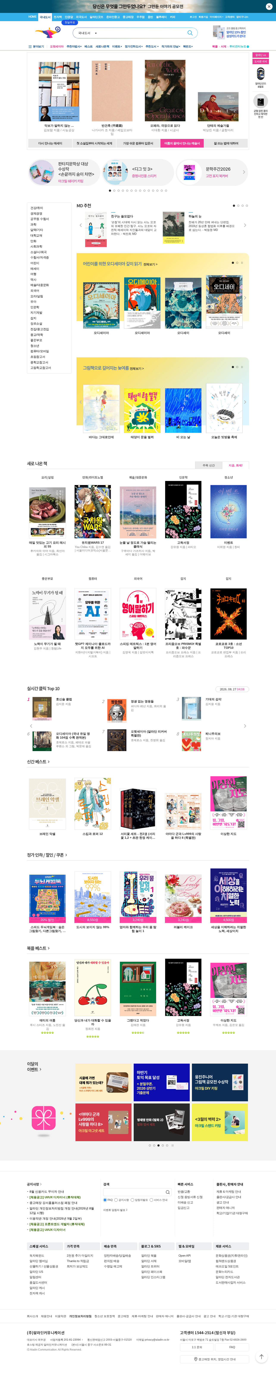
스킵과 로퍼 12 (93, 834)
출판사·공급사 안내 (189, 1316)
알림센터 (35, 1277)
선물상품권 (51, 1266)
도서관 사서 (260, 61)
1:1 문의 (197, 1347)
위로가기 (262, 1357)
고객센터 (230, 17)
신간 (36, 762)
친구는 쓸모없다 (122, 216)
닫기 (269, 6)
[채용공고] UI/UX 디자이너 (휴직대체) (55, 1197)
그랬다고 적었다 (138, 1020)
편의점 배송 (111, 1261)
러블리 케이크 (183, 927)
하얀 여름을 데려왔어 (224, 437)
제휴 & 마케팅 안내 (228, 1191)
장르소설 (36, 323)
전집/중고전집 (39, 329)
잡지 (33, 318)
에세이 (34, 268)
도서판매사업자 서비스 (231, 1282)
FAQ (232, 1347)
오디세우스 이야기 (224, 333)
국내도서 (45, 17)
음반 (150, 17)
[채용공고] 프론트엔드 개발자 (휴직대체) (57, 1224)
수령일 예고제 (113, 1266)
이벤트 (116, 46)
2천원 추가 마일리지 (80, 1255)
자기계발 (36, 312)
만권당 (69, 17)
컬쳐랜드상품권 (226, 1261)
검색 (190, 33)
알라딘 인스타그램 (153, 1277)
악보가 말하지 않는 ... (59, 125)
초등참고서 (37, 356)
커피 (172, 17)
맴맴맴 (183, 437)
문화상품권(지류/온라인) (232, 1255)
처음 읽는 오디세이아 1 (183, 333)
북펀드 (187, 46)
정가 (45, 855)
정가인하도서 (133, 46)
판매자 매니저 (225, 1207)
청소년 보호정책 (104, 1316)
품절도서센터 (38, 1282)
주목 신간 (209, 465)
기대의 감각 (213, 699)
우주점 (140, 17)
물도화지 (142, 437)
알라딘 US (36, 1271)
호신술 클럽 (64, 699)
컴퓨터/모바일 (39, 351)
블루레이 (161, 17)
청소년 (34, 345)
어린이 (34, 263)
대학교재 (36, 235)
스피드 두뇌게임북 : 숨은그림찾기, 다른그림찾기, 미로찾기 (47, 931)
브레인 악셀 (47, 834)
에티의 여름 (47, 1020)
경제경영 (36, 213)
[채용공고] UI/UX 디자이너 (48, 1229)
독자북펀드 (37, 1255)
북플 (215, 46)
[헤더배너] (231, 32)
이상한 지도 (229, 834)
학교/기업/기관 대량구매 (232, 1213)
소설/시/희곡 (38, 252)
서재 (223, 46)
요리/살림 (36, 296)
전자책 (58, 17)
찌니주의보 (213, 733)
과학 (33, 224)
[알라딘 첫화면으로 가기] (50, 32)
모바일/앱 (185, 1261)
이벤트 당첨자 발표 (114, 1210)
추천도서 (151, 46)
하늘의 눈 (195, 216)
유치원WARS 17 (93, 542)
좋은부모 (36, 340)
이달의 (32, 1066)
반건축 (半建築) (112, 125)
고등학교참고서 (40, 367)
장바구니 (242, 17)
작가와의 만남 (170, 46)
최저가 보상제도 (77, 1266)
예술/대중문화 (39, 285)
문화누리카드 (224, 1271)
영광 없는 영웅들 (142, 701)
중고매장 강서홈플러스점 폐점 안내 (53, 1202)
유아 (33, 301)
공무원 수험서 (39, 219)
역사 (33, 279)
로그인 (193, 17)
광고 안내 (222, 1202)
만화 (33, 241)
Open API (185, 1255)
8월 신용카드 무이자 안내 (47, 1191)
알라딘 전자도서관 (228, 1277)
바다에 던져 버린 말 (101, 437)
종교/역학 (36, 334)
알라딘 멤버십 (39, 1261)
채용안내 (46, 1316)
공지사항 (33, 1184)
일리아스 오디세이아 (142, 333)
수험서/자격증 (39, 257)
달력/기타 (36, 230)
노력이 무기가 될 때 (47, 644)
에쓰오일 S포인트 (227, 1266)
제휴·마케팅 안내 (142, 1316)
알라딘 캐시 (37, 1288)
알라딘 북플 (149, 1255)
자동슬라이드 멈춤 (242, 263)
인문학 (34, 307)
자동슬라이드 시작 (172, 1145)
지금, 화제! (236, 465)
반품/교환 (184, 1191)
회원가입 (203, 17)
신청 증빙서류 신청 (190, 1197)
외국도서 (81, 17)
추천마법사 (73, 46)
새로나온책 (102, 46)
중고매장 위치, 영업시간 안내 (217, 1359)
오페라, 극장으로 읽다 (165, 125)
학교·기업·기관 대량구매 (233, 1316)
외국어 (34, 290)
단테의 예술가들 (218, 125)
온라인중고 (113, 17)
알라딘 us (261, 55)
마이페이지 (216, 17)
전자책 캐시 (37, 1293)
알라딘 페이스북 (151, 1271)
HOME (32, 16)
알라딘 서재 (149, 1261)
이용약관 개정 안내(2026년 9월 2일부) (56, 1218)
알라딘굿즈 (96, 17)
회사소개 (32, 1316)
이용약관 (60, 1316)
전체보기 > (150, 264)
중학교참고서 (39, 362)
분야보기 (38, 46)
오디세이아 (101, 333)
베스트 (89, 46)
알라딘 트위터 (150, 1266)
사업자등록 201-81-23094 (65, 1339)
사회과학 (36, 246)
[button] (110, 191)
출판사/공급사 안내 (228, 1197)
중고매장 (128, 17)
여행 (33, 274)
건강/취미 (36, 208)
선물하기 (35, 1266)
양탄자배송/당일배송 (117, 1255)
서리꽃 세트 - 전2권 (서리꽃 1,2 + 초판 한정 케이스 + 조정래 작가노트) (138, 837)
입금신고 (183, 1207)
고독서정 (183, 542)
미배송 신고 (185, 1202)
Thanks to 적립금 (78, 1261)
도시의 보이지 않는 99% (92, 927)
